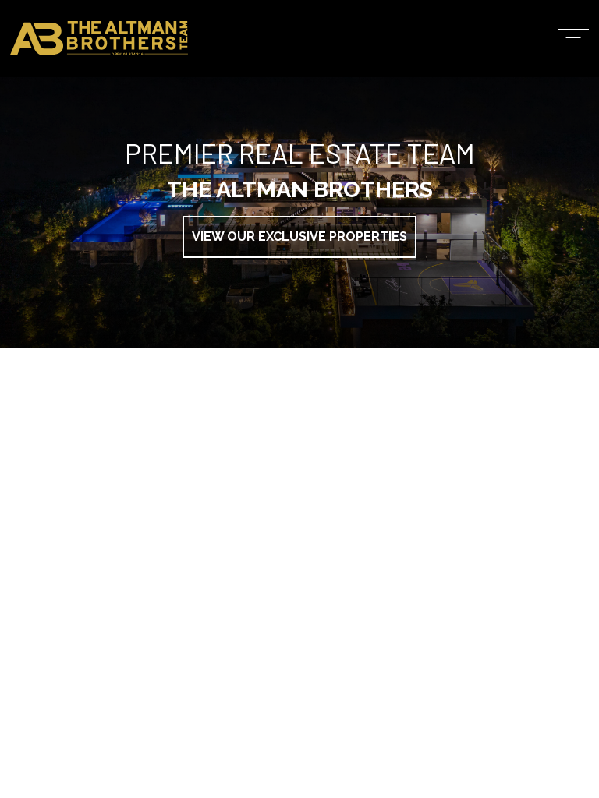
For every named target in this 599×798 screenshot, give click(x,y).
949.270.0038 (441, 446)
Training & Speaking (487, 195)
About (419, 98)
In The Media (448, 163)
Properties (444, 131)
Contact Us (479, 503)
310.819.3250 (439, 301)
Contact (431, 227)
